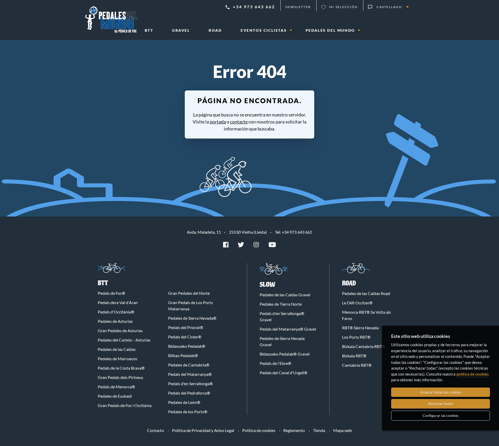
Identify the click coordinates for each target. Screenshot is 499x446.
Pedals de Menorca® (116, 386)
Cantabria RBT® (357, 365)
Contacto (155, 430)
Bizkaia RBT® (354, 355)
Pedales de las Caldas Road (366, 293)
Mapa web (342, 430)
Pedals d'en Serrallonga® (190, 383)
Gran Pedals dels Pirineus (120, 377)
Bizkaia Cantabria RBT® (363, 346)
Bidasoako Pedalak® (186, 346)
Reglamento (294, 430)
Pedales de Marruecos (117, 358)
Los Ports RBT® (356, 337)
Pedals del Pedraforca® (189, 392)
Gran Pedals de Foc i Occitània (125, 405)
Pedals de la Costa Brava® (121, 367)
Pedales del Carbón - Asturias (124, 339)
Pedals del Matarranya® (190, 374)
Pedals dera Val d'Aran (118, 302)
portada (218, 121)
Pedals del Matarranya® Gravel (288, 328)
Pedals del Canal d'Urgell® (283, 372)
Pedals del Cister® (184, 336)
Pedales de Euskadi (115, 395)
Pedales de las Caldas (117, 349)
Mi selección (343, 7)
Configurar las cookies (440, 415)
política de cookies (472, 374)
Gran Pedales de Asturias (120, 330)
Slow (267, 285)
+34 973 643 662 (254, 6)
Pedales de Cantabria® (188, 364)
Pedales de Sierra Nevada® (192, 318)
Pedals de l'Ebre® (275, 363)
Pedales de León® (184, 402)
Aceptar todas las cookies (440, 392)
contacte (239, 121)
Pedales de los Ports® (187, 411)
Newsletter (298, 7)
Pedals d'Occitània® (116, 311)
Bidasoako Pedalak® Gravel (285, 353)
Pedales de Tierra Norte (281, 303)
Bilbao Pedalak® (183, 355)
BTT (103, 283)
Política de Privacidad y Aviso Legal (203, 430)
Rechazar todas (440, 403)
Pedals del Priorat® (185, 327)
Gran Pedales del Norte (189, 293)
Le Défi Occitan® (357, 302)
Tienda (319, 430)
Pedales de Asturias (115, 321)
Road (349, 283)
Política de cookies (258, 430)
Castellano (389, 7)
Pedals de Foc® (111, 293)
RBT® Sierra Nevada (360, 327)
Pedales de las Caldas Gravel (285, 294)
